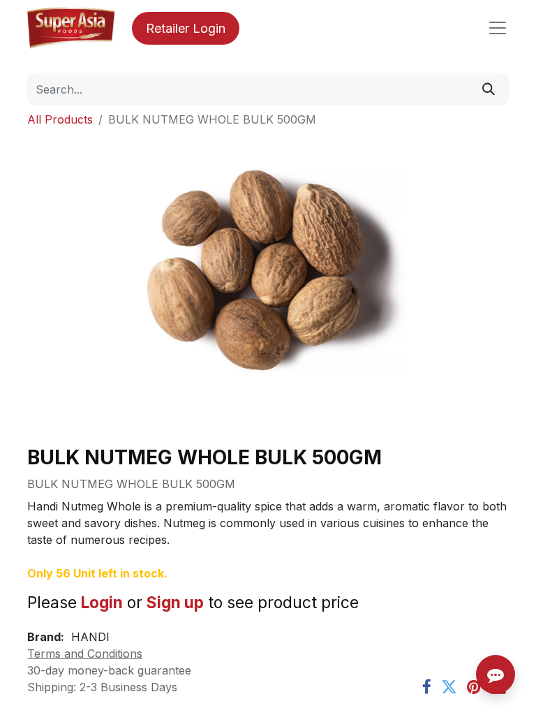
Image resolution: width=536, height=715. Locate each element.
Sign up (175, 602)
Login (102, 602)
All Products (60, 119)
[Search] (488, 89)
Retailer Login (185, 28)
